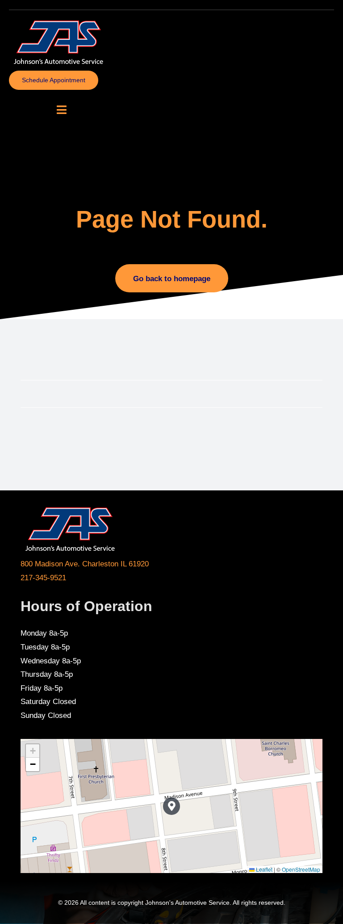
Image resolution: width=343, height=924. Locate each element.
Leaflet (263, 869)
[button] (171, 806)
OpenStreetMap (301, 869)
